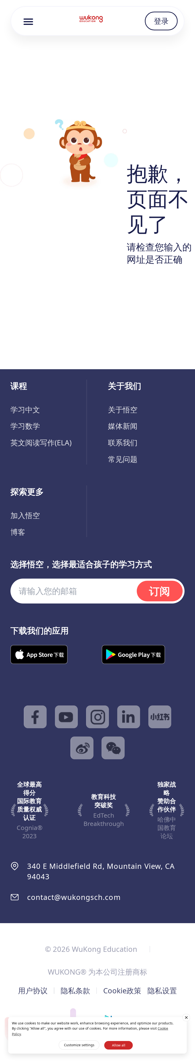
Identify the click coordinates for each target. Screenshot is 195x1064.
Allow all (118, 1045)
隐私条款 (75, 990)
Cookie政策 (122, 990)
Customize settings (79, 1045)
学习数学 (25, 426)
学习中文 (25, 410)
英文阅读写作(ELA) (41, 442)
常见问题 (122, 459)
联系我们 (122, 442)
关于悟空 (122, 410)
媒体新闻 (122, 426)
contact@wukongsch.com (74, 897)
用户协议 (33, 990)
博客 (17, 532)
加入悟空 (25, 515)
